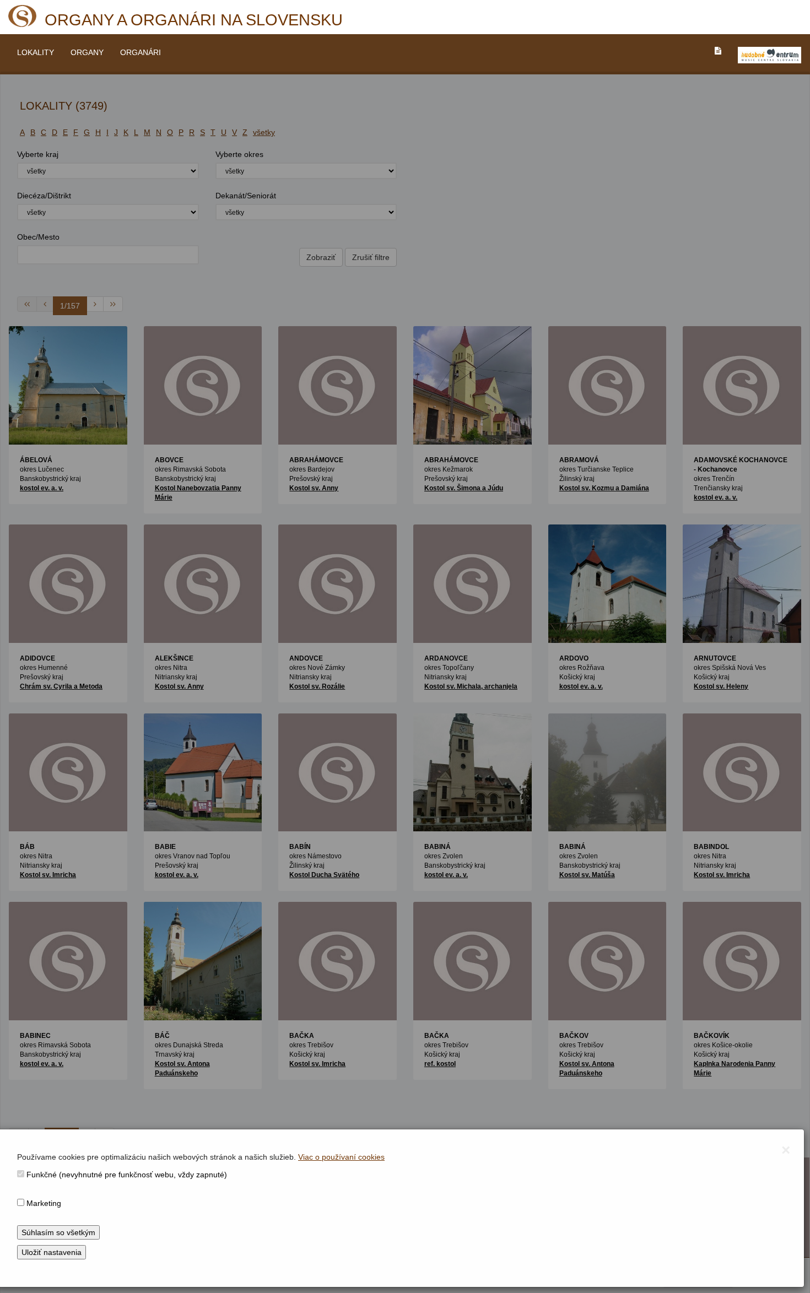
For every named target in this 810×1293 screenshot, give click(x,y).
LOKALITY (35, 52)
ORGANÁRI (140, 52)
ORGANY (87, 52)
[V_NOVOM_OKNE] (769, 55)
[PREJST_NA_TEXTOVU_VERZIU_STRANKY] (718, 51)
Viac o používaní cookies (341, 1157)
